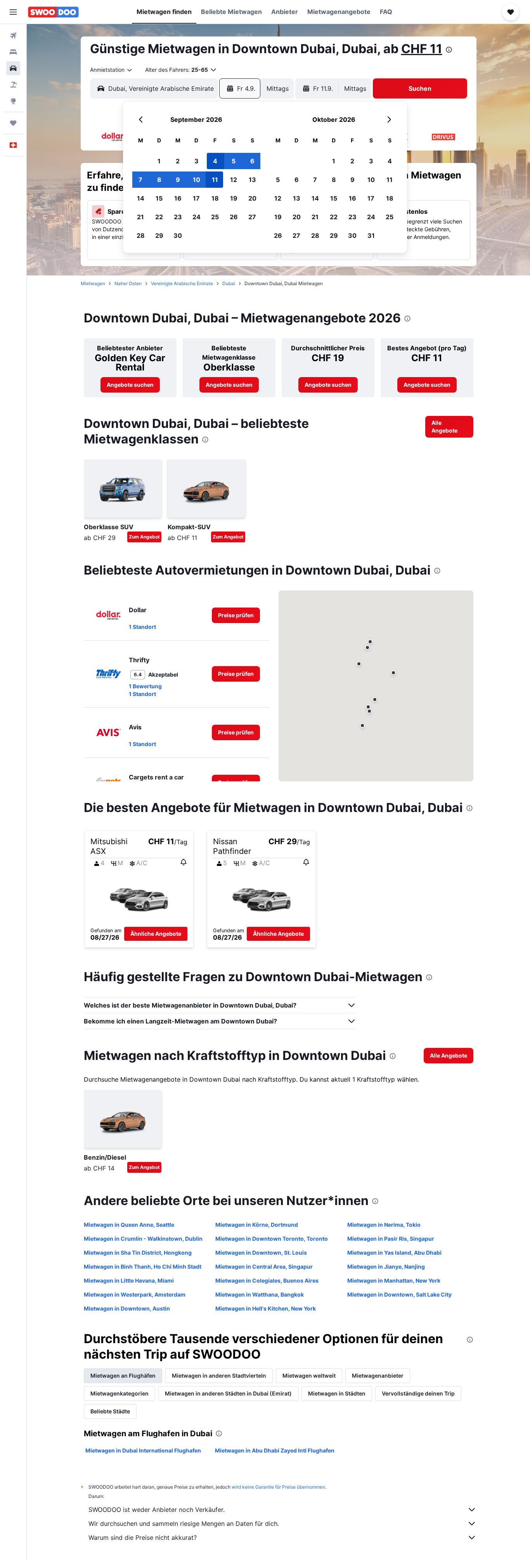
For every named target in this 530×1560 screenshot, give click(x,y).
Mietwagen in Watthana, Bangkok (259, 1294)
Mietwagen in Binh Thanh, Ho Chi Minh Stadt (142, 1266)
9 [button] (178, 180)
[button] (13, 12)
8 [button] (159, 180)
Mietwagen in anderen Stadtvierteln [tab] (219, 1375)
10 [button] (196, 180)
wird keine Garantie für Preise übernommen (278, 1487)
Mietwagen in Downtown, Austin (127, 1308)
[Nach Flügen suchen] (13, 35)
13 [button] (252, 180)
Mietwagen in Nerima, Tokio (384, 1224)
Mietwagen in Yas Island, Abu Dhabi (394, 1252)
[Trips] (13, 123)
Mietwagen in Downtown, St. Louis (261, 1252)
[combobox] (111, 70)
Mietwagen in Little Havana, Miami (129, 1280)
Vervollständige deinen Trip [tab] (418, 1393)
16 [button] (178, 198)
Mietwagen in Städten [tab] (336, 1393)
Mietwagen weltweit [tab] (309, 1375)
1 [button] (159, 161)
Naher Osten (128, 283)
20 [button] (252, 198)
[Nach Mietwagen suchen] (13, 68)
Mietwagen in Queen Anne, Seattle (129, 1224)
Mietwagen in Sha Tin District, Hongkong (138, 1252)
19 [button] (233, 198)
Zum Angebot (144, 537)
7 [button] (140, 180)
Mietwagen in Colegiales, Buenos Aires (267, 1280)
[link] (130, 385)
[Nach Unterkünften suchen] (13, 52)
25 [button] (215, 217)
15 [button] (159, 198)
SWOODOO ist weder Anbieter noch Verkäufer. (156, 1509)
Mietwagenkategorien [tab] (119, 1393)
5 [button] (234, 161)
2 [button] (178, 161)
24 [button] (196, 217)
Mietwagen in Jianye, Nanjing (386, 1266)
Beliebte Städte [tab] (110, 1411)
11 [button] (215, 180)
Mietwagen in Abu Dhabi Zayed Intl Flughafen (274, 1450)
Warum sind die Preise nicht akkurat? (142, 1537)
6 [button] (252, 161)
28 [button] (141, 235)
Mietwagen (93, 283)
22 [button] (159, 217)
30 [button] (177, 235)
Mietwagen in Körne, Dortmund (256, 1224)
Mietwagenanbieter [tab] (378, 1375)
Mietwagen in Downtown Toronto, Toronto (271, 1238)
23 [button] (178, 217)
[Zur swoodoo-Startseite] (53, 12)
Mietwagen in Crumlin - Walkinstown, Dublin (143, 1238)
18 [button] (215, 198)
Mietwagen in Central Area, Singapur (264, 1266)
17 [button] (196, 198)
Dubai (228, 283)
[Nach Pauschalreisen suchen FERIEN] (13, 84)
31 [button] (371, 235)
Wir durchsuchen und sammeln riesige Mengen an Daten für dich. (183, 1523)
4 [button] (215, 161)
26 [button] (234, 217)
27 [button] (252, 217)
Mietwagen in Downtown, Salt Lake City (399, 1294)
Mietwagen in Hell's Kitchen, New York (265, 1308)
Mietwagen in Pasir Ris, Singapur (390, 1238)
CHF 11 (421, 48)
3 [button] (196, 161)
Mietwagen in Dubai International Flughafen (143, 1450)
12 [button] (233, 180)
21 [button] (140, 217)
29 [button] (159, 235)
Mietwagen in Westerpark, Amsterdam (134, 1294)
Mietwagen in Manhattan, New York (393, 1280)
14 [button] (140, 198)
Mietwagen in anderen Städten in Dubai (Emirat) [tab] (228, 1393)
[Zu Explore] (13, 101)
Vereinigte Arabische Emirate (182, 283)
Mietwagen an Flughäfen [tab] (123, 1375)
